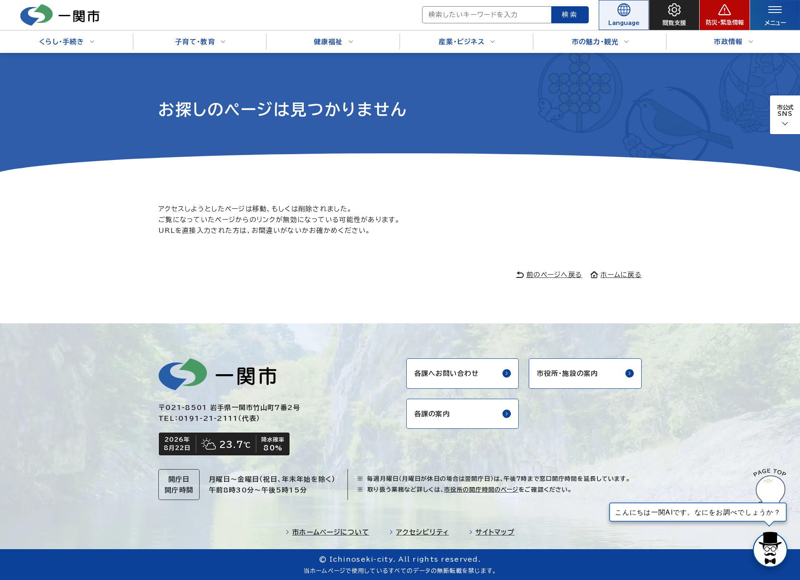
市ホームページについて (330, 532)
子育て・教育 (195, 41)
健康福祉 (328, 41)
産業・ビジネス (462, 41)
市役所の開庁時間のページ (481, 489)
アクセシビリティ (422, 532)
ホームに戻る (621, 274)
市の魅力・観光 (595, 41)
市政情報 (728, 41)
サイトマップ (495, 532)
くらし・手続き (61, 41)
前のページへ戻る (554, 274)
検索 (570, 14)
